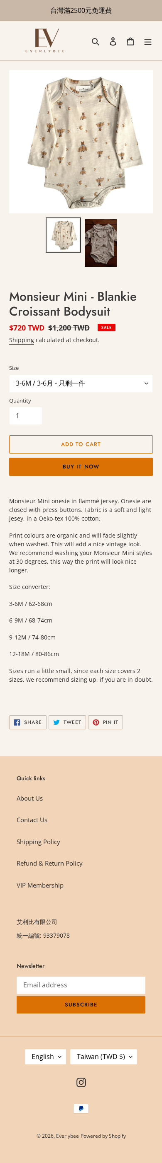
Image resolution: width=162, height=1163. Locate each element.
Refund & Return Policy (50, 863)
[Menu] (148, 41)
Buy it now (81, 467)
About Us (30, 798)
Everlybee (67, 1135)
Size (14, 368)
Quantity (20, 400)
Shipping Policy (38, 841)
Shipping (21, 340)
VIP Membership (40, 885)
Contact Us (32, 820)
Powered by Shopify (103, 1135)
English (43, 1056)
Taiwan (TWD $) (101, 1056)
